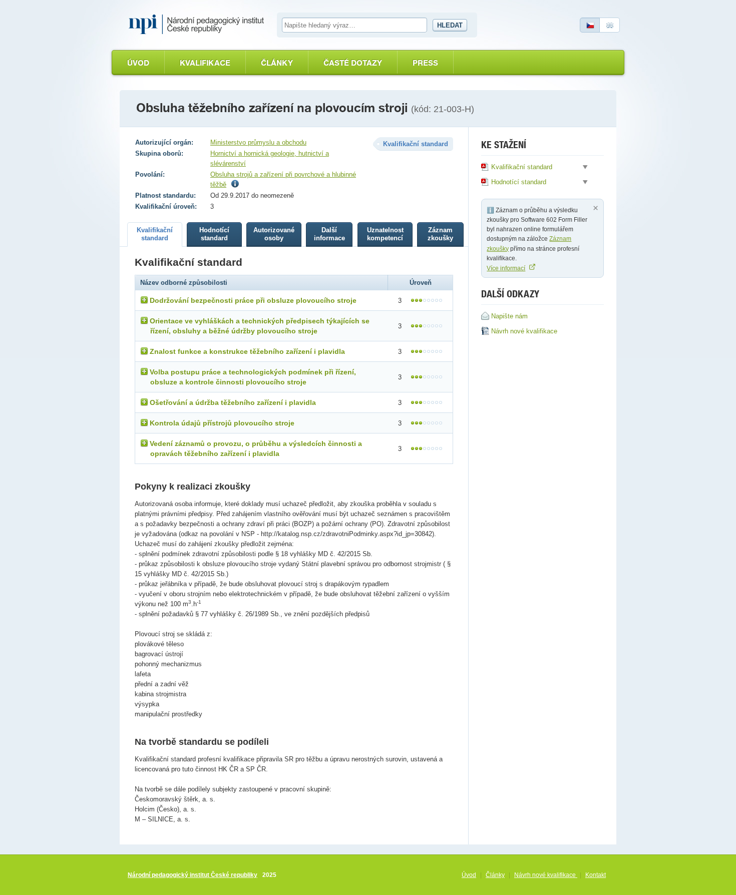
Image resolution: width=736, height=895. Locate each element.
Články (277, 63)
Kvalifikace (205, 63)
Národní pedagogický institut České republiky (192, 874)
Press (425, 63)
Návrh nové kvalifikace (545, 874)
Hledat (450, 25)
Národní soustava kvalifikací (199, 25)
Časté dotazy (352, 63)
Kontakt (595, 874)
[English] (610, 25)
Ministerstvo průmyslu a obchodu (258, 142)
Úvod (138, 63)
